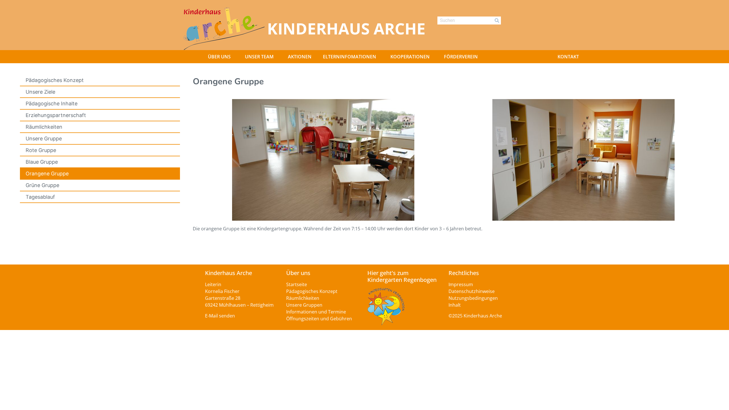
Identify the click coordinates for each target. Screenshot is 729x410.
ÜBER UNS (219, 57)
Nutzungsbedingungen (473, 298)
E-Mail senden (220, 316)
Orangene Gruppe (47, 174)
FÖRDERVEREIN (461, 57)
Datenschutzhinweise (472, 291)
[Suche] (497, 20)
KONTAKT (568, 57)
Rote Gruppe (41, 150)
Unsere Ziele (40, 92)
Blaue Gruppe (42, 162)
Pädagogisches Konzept (55, 80)
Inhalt (455, 305)
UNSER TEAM (259, 57)
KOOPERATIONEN (410, 57)
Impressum (461, 284)
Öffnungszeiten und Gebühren (319, 318)
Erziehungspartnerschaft (56, 115)
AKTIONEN (300, 57)
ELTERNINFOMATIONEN (349, 57)
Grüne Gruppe (42, 185)
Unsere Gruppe (44, 139)
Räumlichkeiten (44, 127)
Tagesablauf (40, 197)
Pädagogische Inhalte (51, 103)
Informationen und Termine (316, 312)
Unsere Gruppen (304, 305)
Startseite (296, 284)
